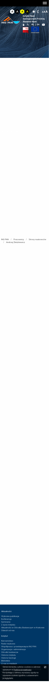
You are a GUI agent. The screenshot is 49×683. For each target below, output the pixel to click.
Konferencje (6, 619)
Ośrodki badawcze (9, 652)
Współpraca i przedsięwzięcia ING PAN (18, 646)
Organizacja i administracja (13, 649)
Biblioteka (5, 660)
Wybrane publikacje (10, 616)
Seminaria (5, 622)
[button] (44, 3)
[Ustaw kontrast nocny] (37, 11)
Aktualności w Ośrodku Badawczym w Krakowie (22, 627)
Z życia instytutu (8, 624)
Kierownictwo (7, 641)
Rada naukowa (8, 643)
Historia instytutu (8, 655)
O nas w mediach (9, 663)
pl (32, 24)
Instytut (4, 636)
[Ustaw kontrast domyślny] (33, 11)
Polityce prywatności (22, 670)
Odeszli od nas (8, 630)
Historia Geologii (8, 658)
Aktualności (6, 611)
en (38, 24)
